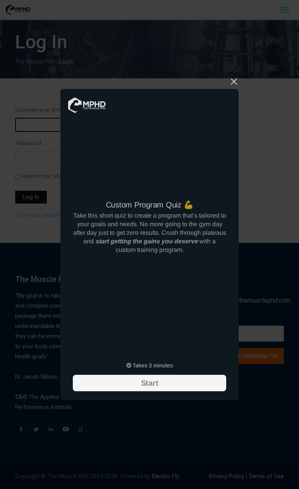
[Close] (234, 80)
